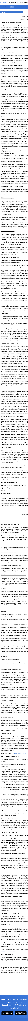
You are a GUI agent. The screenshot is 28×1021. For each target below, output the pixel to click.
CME (22, 7)
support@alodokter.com (20, 753)
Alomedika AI (5, 7)
